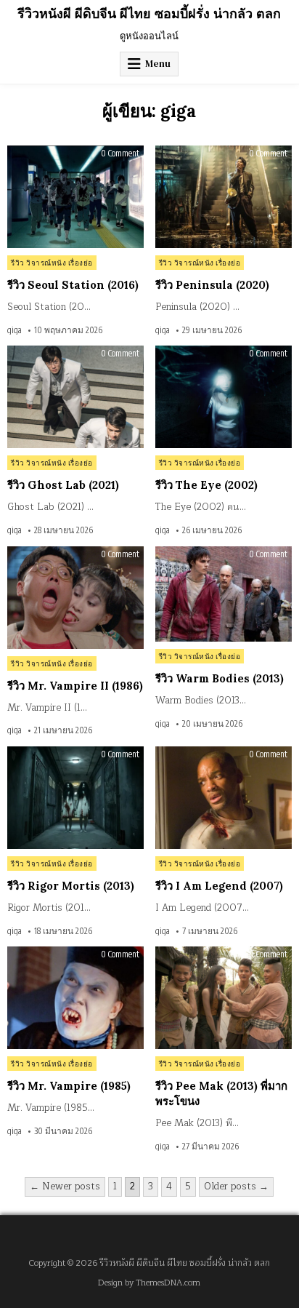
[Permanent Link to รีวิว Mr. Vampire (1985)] (75, 997)
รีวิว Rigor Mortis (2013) (70, 886)
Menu (158, 63)
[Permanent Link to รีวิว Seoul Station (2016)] (75, 196)
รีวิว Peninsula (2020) (212, 285)
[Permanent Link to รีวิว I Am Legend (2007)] (223, 797)
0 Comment (120, 153)
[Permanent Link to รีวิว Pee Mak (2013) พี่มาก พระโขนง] (223, 997)
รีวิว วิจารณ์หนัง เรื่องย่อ (52, 262)
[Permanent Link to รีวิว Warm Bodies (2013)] (223, 594)
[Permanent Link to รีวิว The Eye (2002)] (223, 397)
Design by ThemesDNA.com (149, 1283)
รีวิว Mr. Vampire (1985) (69, 1086)
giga (14, 330)
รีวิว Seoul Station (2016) (73, 285)
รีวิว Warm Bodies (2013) (219, 678)
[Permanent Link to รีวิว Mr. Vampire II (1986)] (75, 597)
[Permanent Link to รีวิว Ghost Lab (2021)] (75, 397)
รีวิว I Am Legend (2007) (219, 886)
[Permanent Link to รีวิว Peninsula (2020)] (223, 196)
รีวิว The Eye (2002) (206, 485)
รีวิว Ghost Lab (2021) (63, 485)
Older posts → (236, 1187)
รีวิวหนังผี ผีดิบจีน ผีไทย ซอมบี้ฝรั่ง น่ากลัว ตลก (149, 13)
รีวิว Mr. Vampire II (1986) (75, 686)
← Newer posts (65, 1187)
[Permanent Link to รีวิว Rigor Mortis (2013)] (75, 797)
